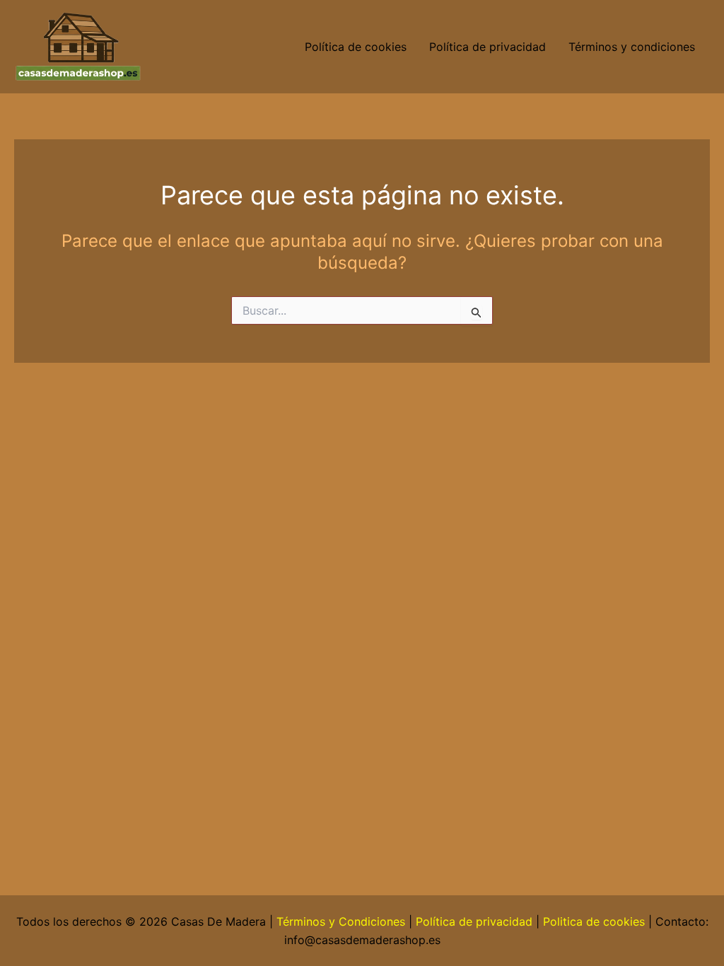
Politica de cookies (594, 921)
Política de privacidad (487, 47)
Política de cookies (356, 47)
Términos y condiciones (633, 47)
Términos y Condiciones (340, 921)
